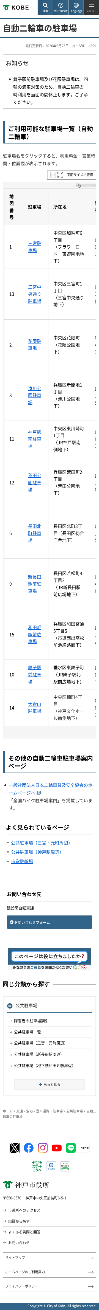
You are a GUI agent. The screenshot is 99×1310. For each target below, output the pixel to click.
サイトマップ (15, 1257)
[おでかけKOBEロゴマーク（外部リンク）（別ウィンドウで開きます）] (65, 1166)
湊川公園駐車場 (34, 395)
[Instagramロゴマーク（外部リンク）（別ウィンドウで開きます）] (43, 1148)
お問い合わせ (19, 1242)
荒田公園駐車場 (34, 482)
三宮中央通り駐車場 (34, 293)
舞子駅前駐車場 (34, 674)
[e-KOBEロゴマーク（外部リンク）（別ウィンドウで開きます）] (51, 1166)
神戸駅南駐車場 (34, 439)
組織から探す (19, 1221)
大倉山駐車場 (34, 707)
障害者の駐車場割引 (31, 1020)
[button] (45, 7)
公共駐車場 (26, 1005)
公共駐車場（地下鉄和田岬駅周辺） (45, 1065)
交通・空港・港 (27, 1111)
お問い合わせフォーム (32, 922)
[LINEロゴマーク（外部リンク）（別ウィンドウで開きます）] (71, 1148)
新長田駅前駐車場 (34, 583)
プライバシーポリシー (21, 1286)
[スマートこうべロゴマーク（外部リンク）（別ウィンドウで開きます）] (37, 1166)
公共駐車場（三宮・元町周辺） (41, 1043)
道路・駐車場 (53, 1111)
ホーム (8, 1111)
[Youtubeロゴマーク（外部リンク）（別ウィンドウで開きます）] (57, 1148)
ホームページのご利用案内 (25, 1271)
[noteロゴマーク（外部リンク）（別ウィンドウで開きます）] (85, 1148)
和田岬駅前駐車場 (34, 634)
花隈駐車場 (34, 344)
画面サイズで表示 (80, 174)
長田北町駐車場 (34, 533)
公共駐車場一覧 (27, 1032)
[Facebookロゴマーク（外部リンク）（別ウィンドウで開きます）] (29, 1148)
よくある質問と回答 (24, 1231)
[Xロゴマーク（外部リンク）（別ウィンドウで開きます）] (15, 1148)
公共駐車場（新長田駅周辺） (39, 1054)
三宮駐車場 (34, 246)
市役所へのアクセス (24, 1210)
